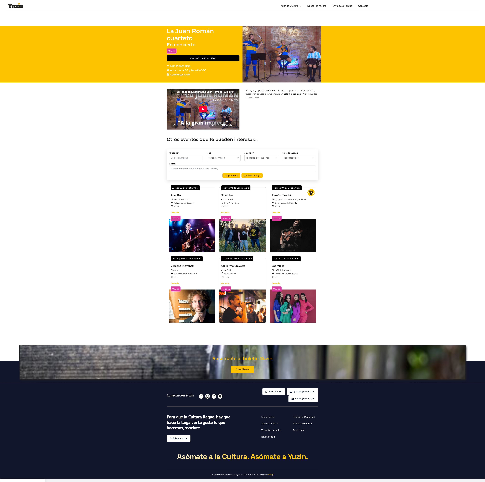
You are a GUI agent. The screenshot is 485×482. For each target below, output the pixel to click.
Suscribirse (242, 369)
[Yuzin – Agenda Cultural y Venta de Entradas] (15, 4)
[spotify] (220, 396)
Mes (209, 153)
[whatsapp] (213, 396)
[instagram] (207, 396)
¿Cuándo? (174, 153)
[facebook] (201, 396)
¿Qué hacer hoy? (252, 175)
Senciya (271, 474)
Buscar (172, 164)
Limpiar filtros (231, 175)
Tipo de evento (290, 153)
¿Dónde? (249, 153)
